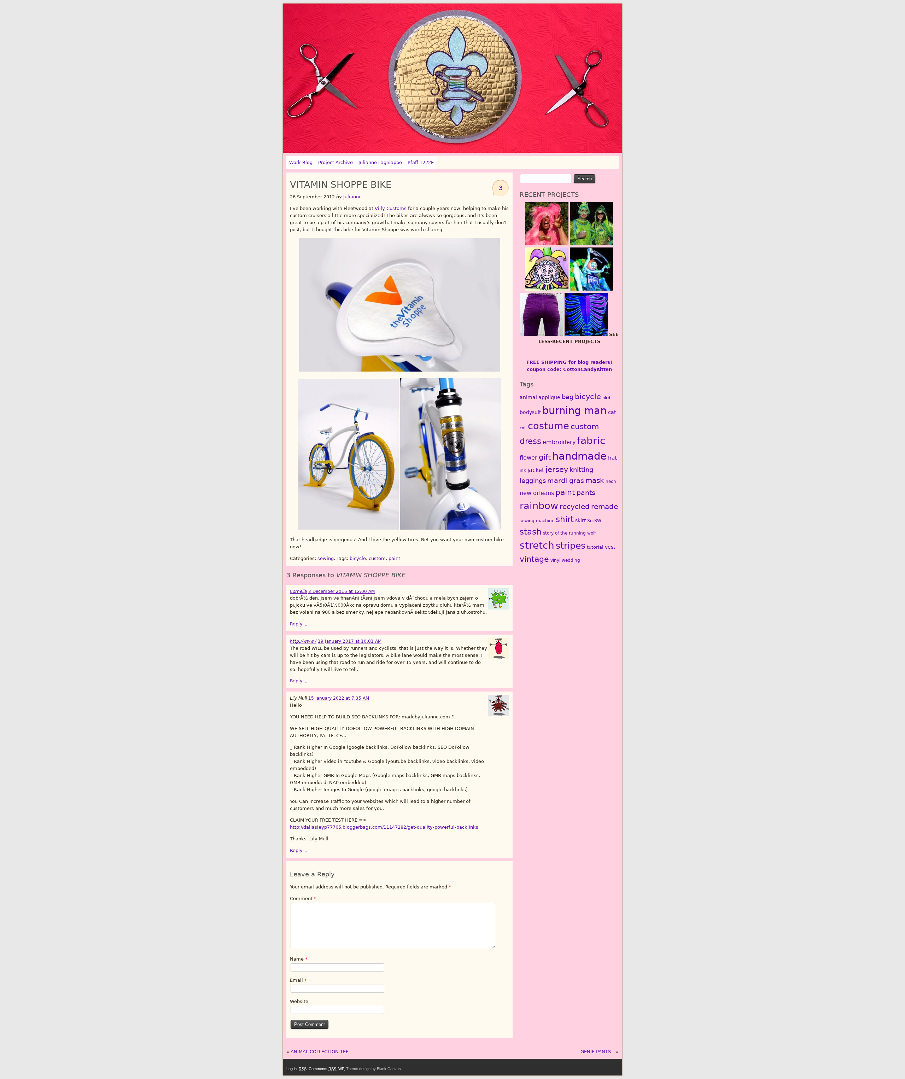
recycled (575, 506)
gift (545, 457)
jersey (556, 469)
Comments (322, 1069)
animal (528, 397)
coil (523, 428)
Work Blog (301, 162)
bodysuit (530, 412)
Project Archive (335, 162)
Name (299, 959)
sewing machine (537, 520)
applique (549, 397)
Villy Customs (390, 208)
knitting (581, 469)
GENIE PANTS (595, 1051)
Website (299, 1001)
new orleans (537, 493)
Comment (303, 898)
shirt (565, 519)
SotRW (594, 520)
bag (567, 397)
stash (531, 531)
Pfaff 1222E (421, 162)
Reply (299, 623)
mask (594, 481)
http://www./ (303, 641)
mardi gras (565, 481)
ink (523, 470)
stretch (537, 545)
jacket (535, 470)
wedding (571, 560)
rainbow (539, 505)
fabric (591, 441)
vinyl (555, 560)
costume (548, 425)
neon (611, 481)
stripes (570, 546)
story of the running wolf (569, 533)
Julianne (352, 196)
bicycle (358, 558)
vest (610, 547)
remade (604, 506)
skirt (580, 520)
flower (528, 457)
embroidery (559, 442)
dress (530, 441)
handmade (579, 456)
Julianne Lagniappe (380, 162)
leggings (533, 480)
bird (606, 398)
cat (612, 412)
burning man (574, 410)
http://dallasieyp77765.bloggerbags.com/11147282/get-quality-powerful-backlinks (384, 827)
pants (586, 493)
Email (298, 980)
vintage (534, 559)
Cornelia (298, 591)
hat (612, 458)
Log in (291, 1069)
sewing (325, 558)
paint (394, 558)
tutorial (595, 547)
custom (377, 558)
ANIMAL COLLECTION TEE (320, 1051)
